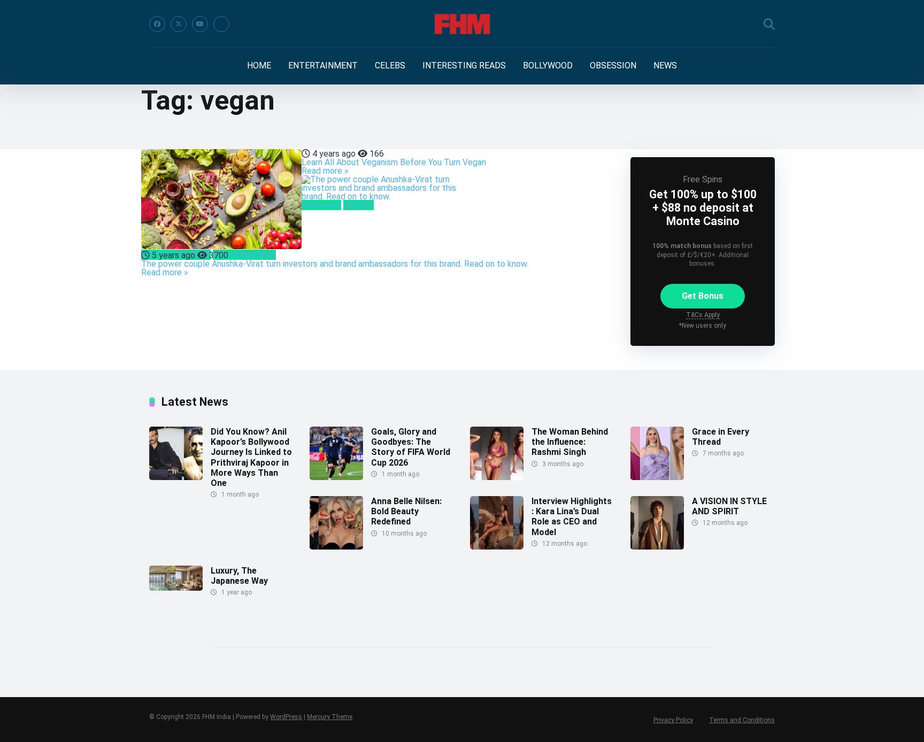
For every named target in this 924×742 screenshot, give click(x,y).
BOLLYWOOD (548, 65)
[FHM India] (462, 24)
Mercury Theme (329, 717)
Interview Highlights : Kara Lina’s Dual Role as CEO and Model (572, 516)
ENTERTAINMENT (323, 65)
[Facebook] (157, 24)
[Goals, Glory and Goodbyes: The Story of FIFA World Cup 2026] (336, 477)
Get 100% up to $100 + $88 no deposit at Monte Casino (703, 208)
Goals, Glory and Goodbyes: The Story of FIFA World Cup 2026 (410, 447)
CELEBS (390, 65)
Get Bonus (702, 296)
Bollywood (321, 205)
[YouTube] (200, 24)
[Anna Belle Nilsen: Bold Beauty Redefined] (336, 547)
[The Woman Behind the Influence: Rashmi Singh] (496, 477)
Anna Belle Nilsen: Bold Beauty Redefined (406, 511)
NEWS (665, 65)
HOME (259, 65)
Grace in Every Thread (720, 437)
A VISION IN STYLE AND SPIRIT (729, 506)
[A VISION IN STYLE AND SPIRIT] (657, 547)
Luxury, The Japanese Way (239, 576)
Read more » (325, 171)
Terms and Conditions (742, 720)
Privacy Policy (673, 720)
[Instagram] (221, 24)
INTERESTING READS (464, 65)
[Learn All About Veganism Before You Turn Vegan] (221, 200)
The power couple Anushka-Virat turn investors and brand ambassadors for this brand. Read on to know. (334, 264)
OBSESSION (613, 65)
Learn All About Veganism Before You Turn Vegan (394, 162)
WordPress (286, 717)
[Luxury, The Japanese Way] (176, 588)
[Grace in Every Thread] (657, 477)
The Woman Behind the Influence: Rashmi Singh (570, 442)
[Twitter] (179, 24)
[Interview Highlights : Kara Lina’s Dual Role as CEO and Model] (496, 547)
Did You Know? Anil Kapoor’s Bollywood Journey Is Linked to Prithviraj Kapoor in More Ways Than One (251, 457)
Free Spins (702, 179)
